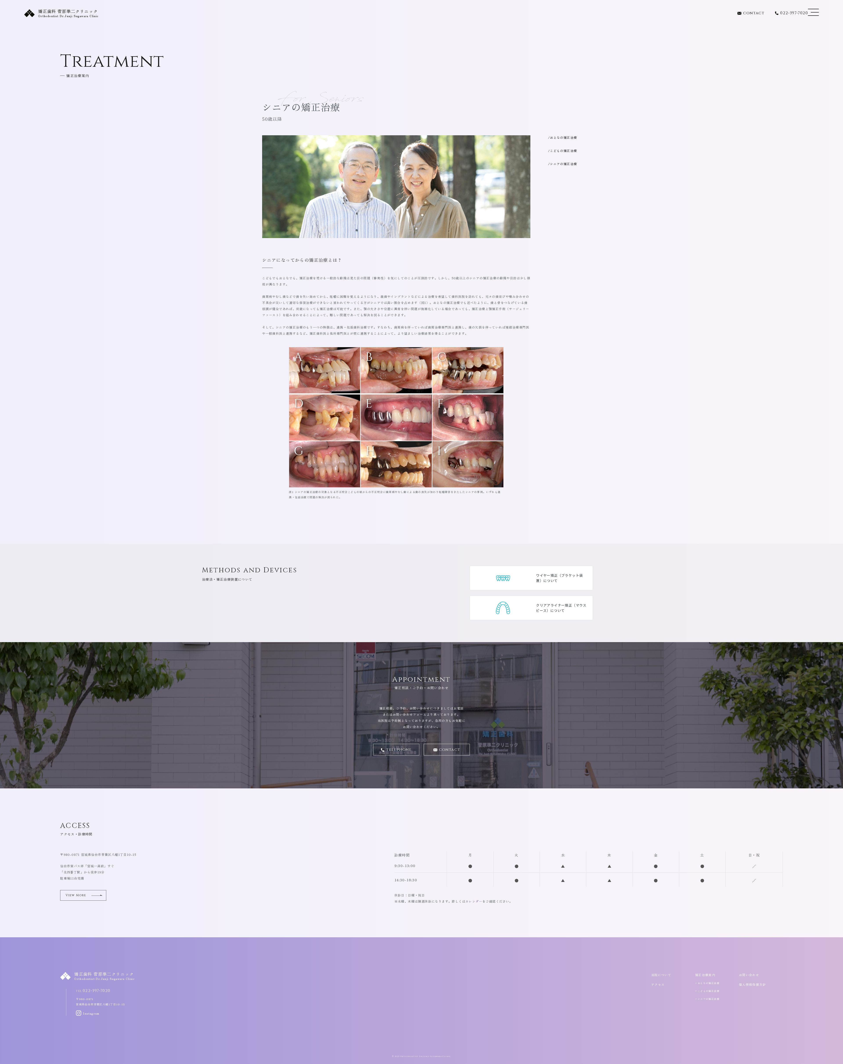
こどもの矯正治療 (563, 150)
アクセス (658, 984)
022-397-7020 (794, 13)
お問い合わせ (749, 975)
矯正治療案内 (705, 975)
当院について (661, 975)
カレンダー (473, 901)
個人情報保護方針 (752, 984)
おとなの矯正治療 (563, 137)
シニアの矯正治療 (563, 164)
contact (753, 13)
